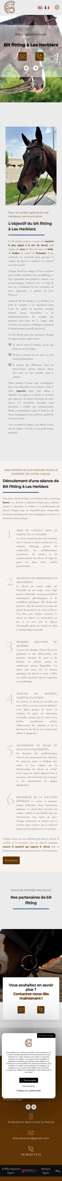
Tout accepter (29, 1080)
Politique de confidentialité (29, 1090)
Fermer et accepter (47, 1035)
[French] (47, 7)
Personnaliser (28, 1086)
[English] (40, 7)
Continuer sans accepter (14, 1099)
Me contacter (11, 860)
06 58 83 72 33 (31, 1154)
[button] (22, 56)
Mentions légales (46, 1170)
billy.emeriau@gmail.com (31, 1138)
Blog (58, 1170)
